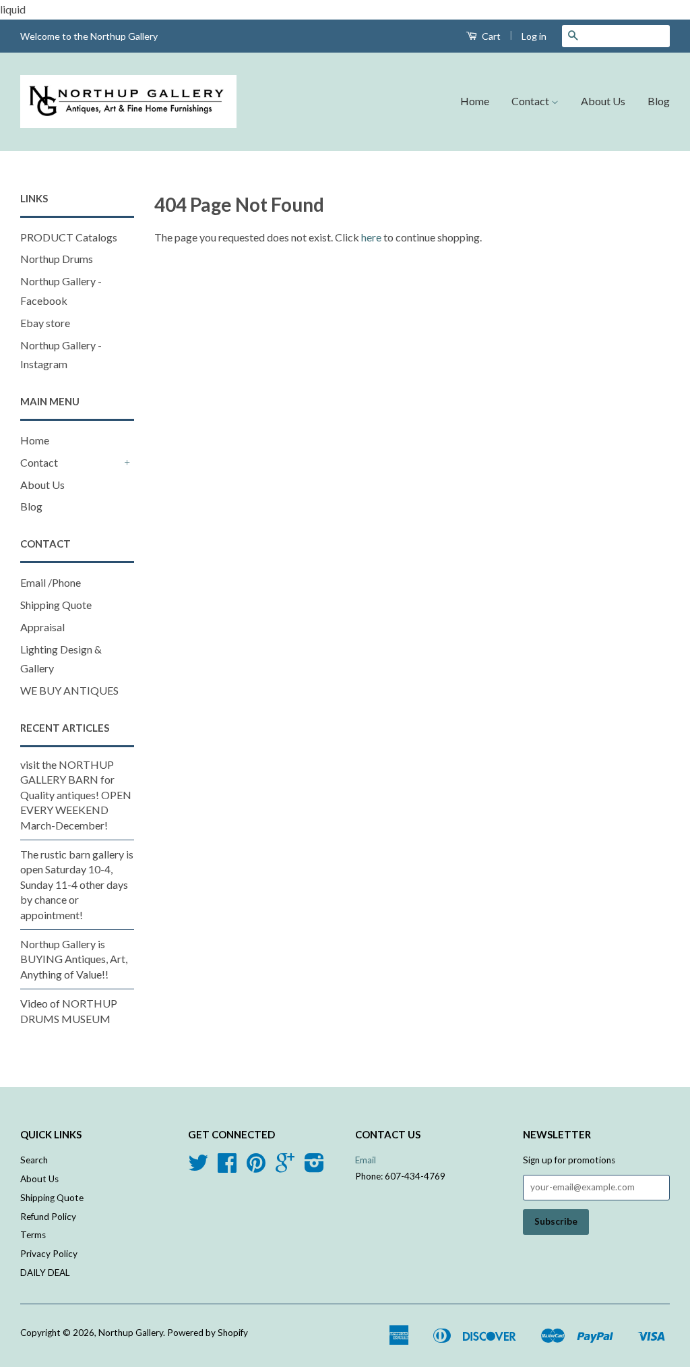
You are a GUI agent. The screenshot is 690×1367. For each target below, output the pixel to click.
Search (34, 1160)
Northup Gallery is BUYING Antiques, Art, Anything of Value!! (73, 959)
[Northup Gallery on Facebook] (227, 1167)
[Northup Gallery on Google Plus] (285, 1167)
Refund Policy (48, 1216)
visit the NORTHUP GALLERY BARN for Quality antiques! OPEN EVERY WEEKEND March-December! (75, 795)
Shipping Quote (56, 604)
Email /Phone (50, 582)
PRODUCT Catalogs (68, 237)
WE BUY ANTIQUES (69, 690)
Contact (531, 100)
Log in (534, 36)
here (371, 237)
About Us (603, 100)
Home (474, 100)
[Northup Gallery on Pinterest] (256, 1167)
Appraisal (42, 626)
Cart (490, 36)
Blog (659, 100)
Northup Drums (56, 258)
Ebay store (45, 322)
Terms (33, 1234)
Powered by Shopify (207, 1332)
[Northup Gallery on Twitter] (198, 1167)
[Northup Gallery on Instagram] (314, 1167)
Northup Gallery (130, 1332)
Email (365, 1160)
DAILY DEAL (45, 1272)
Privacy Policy (48, 1253)
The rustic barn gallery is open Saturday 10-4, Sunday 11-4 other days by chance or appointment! (76, 884)
